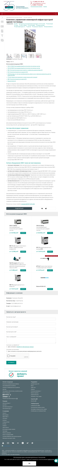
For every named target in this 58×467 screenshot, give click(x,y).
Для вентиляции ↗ (7, 403)
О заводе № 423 (6, 422)
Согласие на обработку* (12, 345)
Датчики (4, 389)
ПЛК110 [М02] (24, 25)
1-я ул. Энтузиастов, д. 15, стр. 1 (39, 3)
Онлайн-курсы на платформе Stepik (38, 410)
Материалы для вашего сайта (9, 438)
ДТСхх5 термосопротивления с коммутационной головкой (22, 77)
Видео (32, 385)
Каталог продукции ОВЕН (8, 434)
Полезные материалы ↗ (36, 391)
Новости (4, 413)
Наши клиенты (6, 427)
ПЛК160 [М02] (32, 25)
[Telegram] (45, 208)
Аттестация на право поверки (9, 429)
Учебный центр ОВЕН (35, 405)
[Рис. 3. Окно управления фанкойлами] (17, 55)
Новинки (33, 389)
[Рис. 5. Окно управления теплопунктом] (39, 55)
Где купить (5, 418)
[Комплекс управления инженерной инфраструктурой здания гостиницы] (30, 40)
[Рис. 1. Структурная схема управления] (9, 55)
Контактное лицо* (11, 317)
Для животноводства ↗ (8, 406)
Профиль (5, 425)
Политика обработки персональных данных (12, 436)
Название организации (12, 322)
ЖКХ (17, 23)
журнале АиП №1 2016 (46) (28, 204)
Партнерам (5, 431)
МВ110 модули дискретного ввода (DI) (17, 79)
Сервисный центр (35, 394)
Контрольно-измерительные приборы (11, 383)
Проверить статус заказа (36, 396)
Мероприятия (5, 414)
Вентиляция (50, 23)
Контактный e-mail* (11, 331)
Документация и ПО (35, 383)
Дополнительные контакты (36, 6)
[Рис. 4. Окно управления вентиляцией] (24, 55)
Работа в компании (7, 432)
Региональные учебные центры (38, 407)
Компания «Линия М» (38, 26)
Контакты (5, 420)
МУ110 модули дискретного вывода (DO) (18, 72)
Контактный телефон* (12, 327)
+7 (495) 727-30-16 (38, 1)
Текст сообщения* (11, 336)
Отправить (11, 362)
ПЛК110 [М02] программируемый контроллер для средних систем (24, 66)
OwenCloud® (34, 399)
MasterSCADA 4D (49, 26)
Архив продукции (6, 392)
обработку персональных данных (25, 346)
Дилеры (45, 6)
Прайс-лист (33, 387)
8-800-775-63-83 (38, 5)
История (4, 423)
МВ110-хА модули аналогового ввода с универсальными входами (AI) (25, 70)
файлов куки (51, 459)
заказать (23, 232)
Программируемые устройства (9, 385)
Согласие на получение (12, 349)
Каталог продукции (8, 382)
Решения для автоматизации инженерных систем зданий (32, 23)
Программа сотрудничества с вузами (39, 409)
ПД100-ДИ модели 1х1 (20, 26)
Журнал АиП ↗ (6, 416)
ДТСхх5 (29, 26)
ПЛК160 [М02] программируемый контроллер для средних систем (24, 68)
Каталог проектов (34, 392)
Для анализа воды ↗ (7, 408)
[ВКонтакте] (42, 208)
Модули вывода (40, 25)
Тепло (17, 25)
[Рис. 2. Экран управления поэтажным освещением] (31, 55)
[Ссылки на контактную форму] (56, 461)
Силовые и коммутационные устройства (11, 387)
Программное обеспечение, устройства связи (12, 391)
